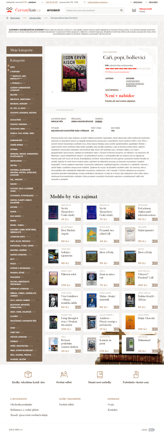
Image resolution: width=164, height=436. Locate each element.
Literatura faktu (35, 18)
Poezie (16, 264)
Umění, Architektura (21, 346)
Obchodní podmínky (21, 404)
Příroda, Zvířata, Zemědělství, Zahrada (23, 294)
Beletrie (17, 95)
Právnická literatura (21, 289)
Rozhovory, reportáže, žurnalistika (20, 306)
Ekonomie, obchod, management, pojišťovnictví (24, 155)
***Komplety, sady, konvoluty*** (18, 77)
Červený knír (23, 9)
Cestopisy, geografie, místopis (23, 114)
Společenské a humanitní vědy (23, 322)
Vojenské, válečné (20, 359)
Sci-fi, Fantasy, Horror (22, 300)
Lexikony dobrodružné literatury (20, 89)
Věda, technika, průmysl (23, 355)
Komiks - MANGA (18, 225)
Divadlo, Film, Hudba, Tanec (22, 134)
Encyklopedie (18, 161)
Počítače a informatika (22, 268)
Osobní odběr (66, 404)
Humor (15, 212)
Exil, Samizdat (18, 179)
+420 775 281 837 (51, 2)
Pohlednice (17, 277)
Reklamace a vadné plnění (25, 409)
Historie (16, 207)
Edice (12, 67)
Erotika (15, 165)
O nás (111, 404)
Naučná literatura (21, 255)
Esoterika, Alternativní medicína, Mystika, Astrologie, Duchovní (23, 172)
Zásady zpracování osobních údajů (29, 415)
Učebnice (16, 341)
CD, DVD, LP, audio (20, 108)
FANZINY (15, 184)
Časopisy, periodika (20, 124)
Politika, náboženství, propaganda (20, 283)
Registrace (138, 2)
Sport (15, 328)
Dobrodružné (19, 140)
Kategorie (17, 60)
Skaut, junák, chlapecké (23, 312)
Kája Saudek (17, 216)
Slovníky (16, 316)
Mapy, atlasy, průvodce (22, 241)
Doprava (16, 149)
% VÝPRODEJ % (18, 83)
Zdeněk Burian (19, 145)
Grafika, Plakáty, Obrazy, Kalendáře (21, 201)
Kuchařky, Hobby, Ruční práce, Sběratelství (23, 231)
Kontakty (113, 409)
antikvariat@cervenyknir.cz (98, 2)
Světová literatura (21, 337)
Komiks (15, 221)
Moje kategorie (21, 50)
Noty (14, 259)
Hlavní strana (15, 18)
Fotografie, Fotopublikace (24, 195)
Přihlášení (153, 2)
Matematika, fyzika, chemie (24, 246)
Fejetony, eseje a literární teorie (21, 189)
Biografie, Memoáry (21, 104)
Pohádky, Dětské (20, 273)
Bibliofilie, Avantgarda (22, 99)
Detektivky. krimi (20, 129)
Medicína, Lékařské (20, 250)
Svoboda (98, 121)
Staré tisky (16, 332)
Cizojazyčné (18, 120)
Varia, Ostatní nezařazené (23, 350)
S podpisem (15, 72)
